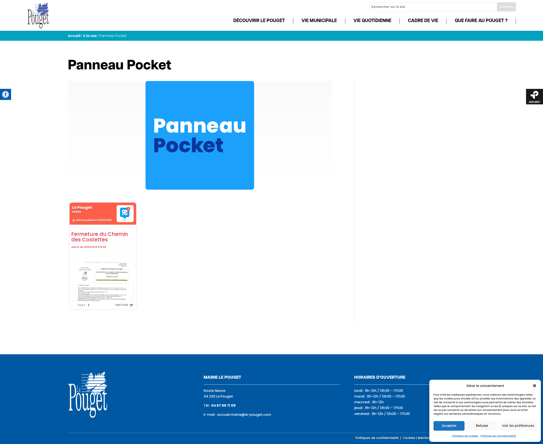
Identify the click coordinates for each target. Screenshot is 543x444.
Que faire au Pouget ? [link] (481, 20)
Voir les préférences (518, 425)
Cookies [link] (409, 438)
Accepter (449, 425)
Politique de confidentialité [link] (498, 436)
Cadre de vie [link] (423, 20)
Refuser (482, 425)
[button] (534, 386)
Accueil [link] (74, 35)
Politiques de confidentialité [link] (377, 438)
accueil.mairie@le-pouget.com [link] (244, 414)
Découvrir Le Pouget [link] (259, 20)
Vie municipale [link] (319, 20)
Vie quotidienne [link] (372, 20)
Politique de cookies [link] (465, 436)
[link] (5, 94)
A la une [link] (90, 35)
